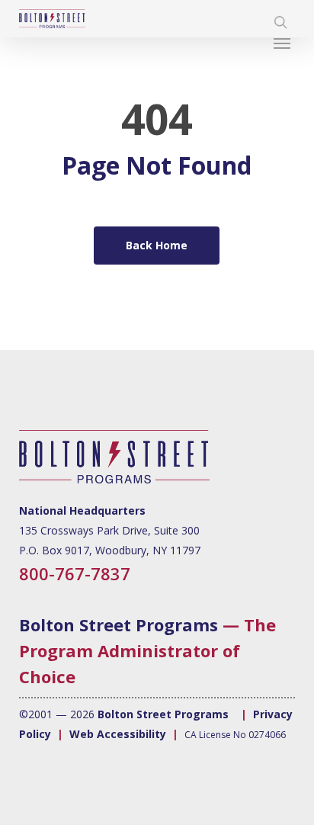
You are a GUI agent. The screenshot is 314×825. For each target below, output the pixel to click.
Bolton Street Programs (118, 624)
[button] (284, 42)
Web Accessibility (117, 734)
